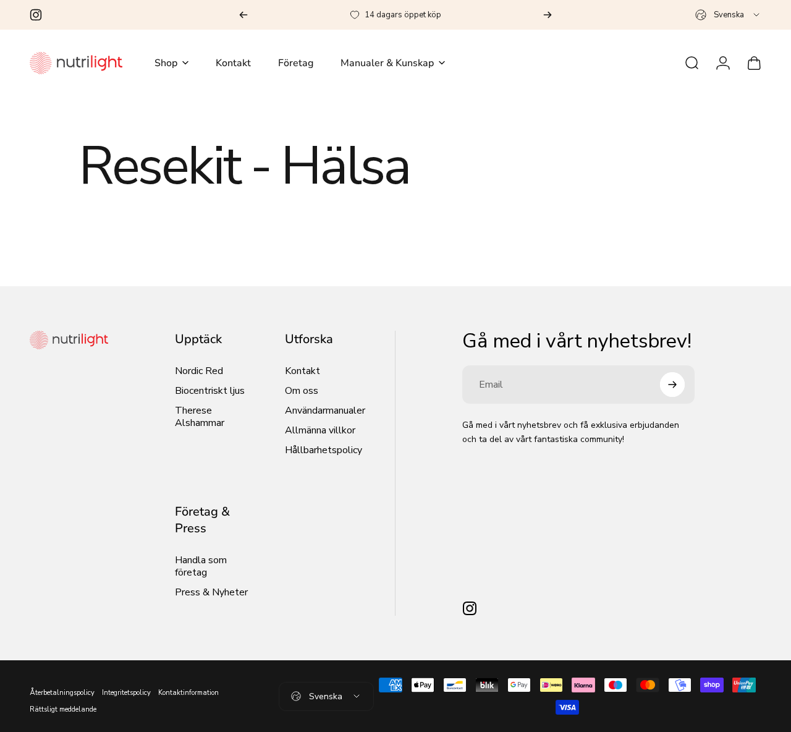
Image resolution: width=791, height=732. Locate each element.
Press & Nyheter (211, 592)
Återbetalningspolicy (62, 692)
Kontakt (302, 371)
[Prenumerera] (672, 384)
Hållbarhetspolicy (323, 450)
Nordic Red (199, 371)
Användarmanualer (325, 410)
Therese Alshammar (199, 416)
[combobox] (728, 15)
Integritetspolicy (126, 692)
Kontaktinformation (188, 692)
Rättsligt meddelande (63, 709)
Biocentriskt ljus (210, 391)
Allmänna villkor (320, 430)
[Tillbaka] (243, 15)
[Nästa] (547, 15)
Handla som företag (201, 566)
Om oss (301, 391)
